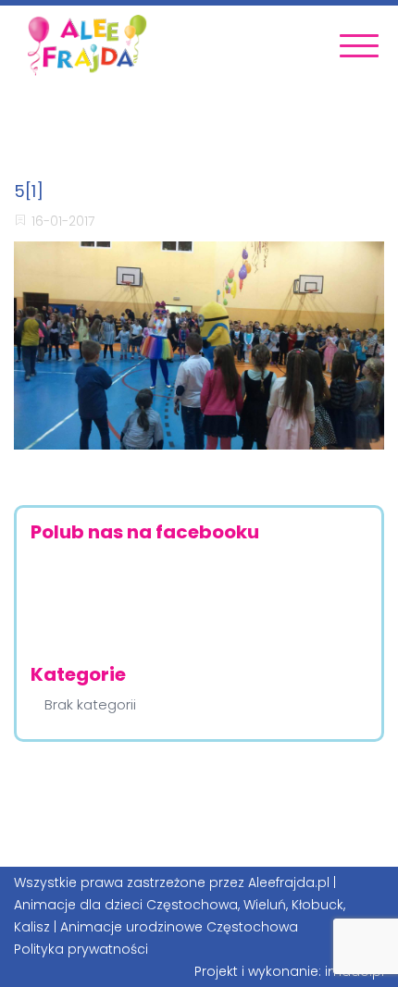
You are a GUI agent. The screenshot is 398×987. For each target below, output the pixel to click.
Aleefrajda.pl (289, 882)
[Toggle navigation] (359, 45)
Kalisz (32, 927)
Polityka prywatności (81, 949)
